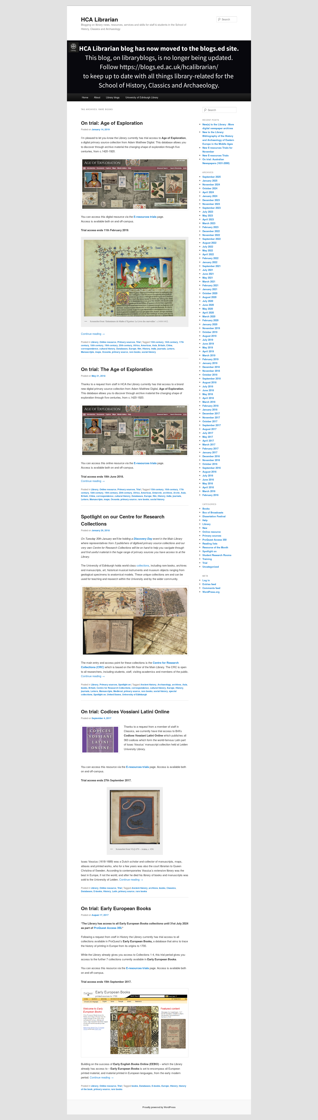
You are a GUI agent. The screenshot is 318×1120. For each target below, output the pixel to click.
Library (94, 342)
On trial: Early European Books (116, 908)
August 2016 (209, 471)
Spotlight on (124, 684)
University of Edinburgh (134, 694)
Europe (132, 348)
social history (149, 352)
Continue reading (93, 334)
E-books (97, 891)
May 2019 (207, 347)
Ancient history (148, 684)
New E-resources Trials (215, 155)
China (169, 345)
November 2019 (211, 328)
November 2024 (211, 184)
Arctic (176, 492)
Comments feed (211, 588)
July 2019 (207, 339)
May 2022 (207, 250)
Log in (206, 580)
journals (161, 348)
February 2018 (210, 405)
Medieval (118, 691)
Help (205, 520)
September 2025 (211, 176)
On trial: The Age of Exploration (117, 369)
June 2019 (208, 343)
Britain (161, 345)
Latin (114, 891)
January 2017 (209, 452)
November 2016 (211, 460)
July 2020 (207, 301)
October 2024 (209, 188)
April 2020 (208, 312)
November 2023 (211, 204)
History (146, 348)
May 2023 (207, 215)
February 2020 (210, 320)
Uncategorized (210, 566)
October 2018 (209, 374)
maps (98, 352)
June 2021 (208, 273)
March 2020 (208, 316)
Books (206, 508)
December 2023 (211, 200)
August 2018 (209, 382)
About (97, 97)
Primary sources (126, 342)
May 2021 (207, 277)
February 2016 (210, 495)
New (204, 528)
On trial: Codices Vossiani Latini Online (125, 711)
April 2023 (208, 219)
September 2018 (211, 378)
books (84, 687)
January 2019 (209, 363)
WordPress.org (211, 592)
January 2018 (209, 409)
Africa (136, 345)
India (153, 348)
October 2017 (209, 421)
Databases (122, 348)
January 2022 (209, 262)
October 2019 (209, 332)
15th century (157, 342)
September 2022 (211, 239)
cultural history (107, 348)
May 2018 (207, 394)
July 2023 (207, 211)
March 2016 (208, 491)
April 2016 (208, 487)
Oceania (106, 352)
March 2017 (208, 444)
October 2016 (209, 464)
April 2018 (208, 398)
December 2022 (211, 231)
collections (143, 565)
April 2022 (208, 254)
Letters (170, 348)
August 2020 (209, 297)
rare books (135, 352)
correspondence (89, 348)
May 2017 (207, 436)
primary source (120, 352)
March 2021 (208, 281)
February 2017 (210, 448)
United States (114, 694)
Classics (171, 888)
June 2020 (208, 305)
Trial (138, 342)
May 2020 (207, 308)
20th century (125, 345)
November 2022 (211, 235)
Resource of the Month (215, 547)
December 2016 (211, 456)
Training (207, 559)
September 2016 (211, 467)
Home (85, 97)
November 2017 (211, 417)
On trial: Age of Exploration (112, 122)
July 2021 (207, 270)
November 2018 (211, 370)
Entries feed (209, 584)
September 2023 (211, 207)
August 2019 (209, 336)
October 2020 (209, 293)
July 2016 (207, 475)
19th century (111, 345)
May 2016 (207, 483)
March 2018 (208, 402)
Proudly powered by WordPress (159, 1107)
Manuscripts (87, 352)
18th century (96, 345)
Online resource (108, 342)
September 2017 (211, 425)
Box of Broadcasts (212, 512)
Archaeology (164, 684)
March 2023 (208, 223)
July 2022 (207, 246)
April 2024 (208, 192)
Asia (154, 345)
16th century (171, 342)
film (139, 348)
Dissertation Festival (214, 516)
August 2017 (209, 429)
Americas (146, 345)
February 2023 (210, 227)
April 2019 (208, 351)
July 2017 (207, 433)
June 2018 (208, 390)
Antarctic (157, 492)
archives (167, 492)
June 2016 (208, 479)
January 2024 (209, 196)
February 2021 (210, 285)
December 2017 (211, 413)
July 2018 (207, 386)
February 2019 (210, 359)
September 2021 (211, 266)
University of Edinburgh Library (142, 97)
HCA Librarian (99, 19)
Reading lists (209, 543)
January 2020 (209, 324)
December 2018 (211, 367)
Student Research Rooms (216, 555)
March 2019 (208, 355)
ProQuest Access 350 (107, 928)
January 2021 (209, 289)
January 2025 (209, 180)
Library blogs (113, 97)
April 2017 (208, 440)
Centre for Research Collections (113, 687)
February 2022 (210, 258)
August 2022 (209, 242)
